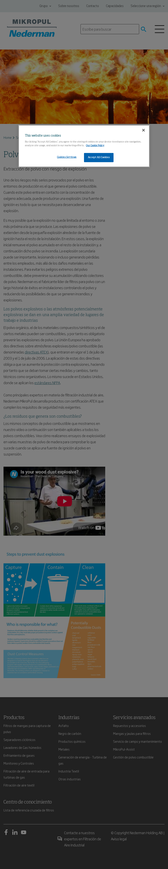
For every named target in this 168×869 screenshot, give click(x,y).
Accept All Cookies (99, 157)
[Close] (143, 130)
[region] (84, 146)
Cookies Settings (67, 157)
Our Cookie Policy (95, 145)
